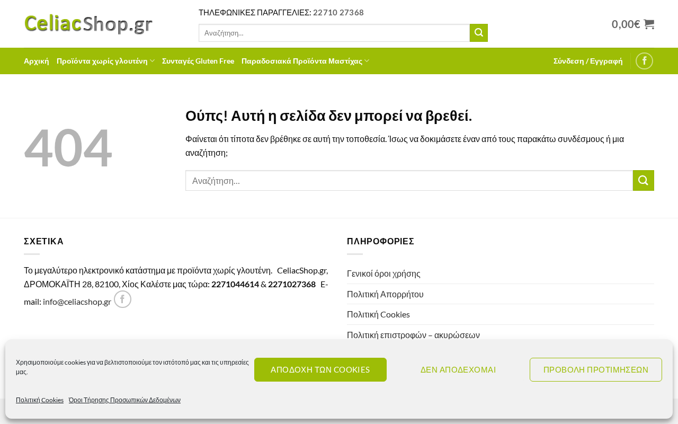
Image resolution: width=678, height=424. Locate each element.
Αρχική (36, 60)
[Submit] (479, 33)
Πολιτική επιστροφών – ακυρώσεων (413, 335)
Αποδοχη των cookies (320, 369)
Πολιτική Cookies (40, 400)
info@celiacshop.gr (77, 301)
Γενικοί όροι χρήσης (384, 273)
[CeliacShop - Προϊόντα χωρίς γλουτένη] (103, 24)
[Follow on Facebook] (644, 61)
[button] (588, 61)
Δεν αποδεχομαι (458, 369)
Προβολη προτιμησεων (596, 369)
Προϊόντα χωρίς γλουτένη (102, 60)
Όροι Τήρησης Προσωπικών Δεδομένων (125, 400)
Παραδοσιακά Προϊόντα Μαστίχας (302, 60)
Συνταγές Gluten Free (198, 60)
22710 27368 (338, 12)
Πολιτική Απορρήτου (385, 294)
